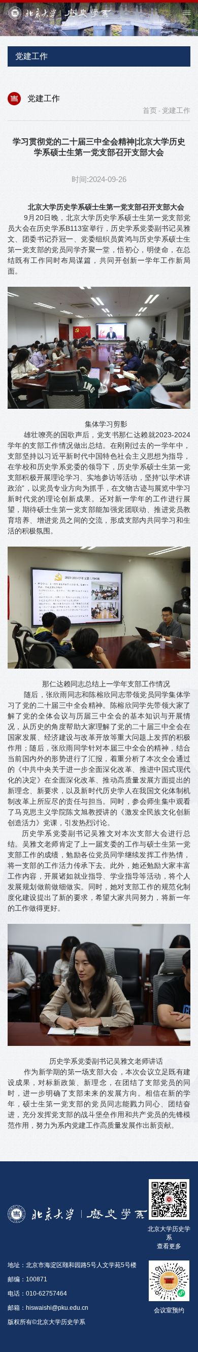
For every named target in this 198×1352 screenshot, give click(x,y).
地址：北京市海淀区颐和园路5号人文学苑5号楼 (72, 1265)
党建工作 (176, 110)
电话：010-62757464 (37, 1293)
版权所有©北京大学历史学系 (46, 1322)
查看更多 (169, 1246)
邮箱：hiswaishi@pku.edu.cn (48, 1307)
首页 (150, 110)
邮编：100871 (27, 1279)
